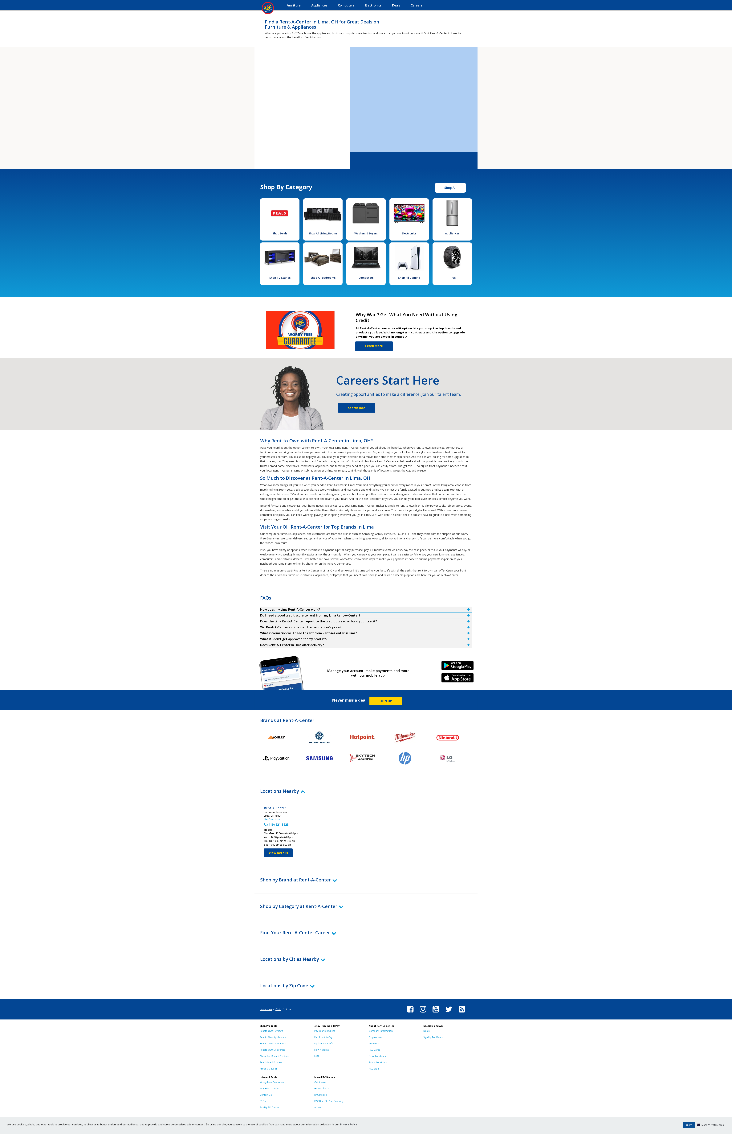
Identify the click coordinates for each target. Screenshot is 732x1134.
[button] (710, 1125)
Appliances (452, 233)
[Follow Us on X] (448, 1013)
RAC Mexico (320, 1094)
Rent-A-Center (275, 808)
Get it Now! (320, 1082)
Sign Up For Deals (432, 1037)
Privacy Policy (348, 1124)
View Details (278, 853)
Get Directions (272, 819)
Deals (426, 1031)
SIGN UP (386, 701)
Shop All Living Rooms (322, 233)
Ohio (278, 1009)
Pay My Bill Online (269, 1107)
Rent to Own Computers (273, 1043)
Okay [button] (689, 1125)
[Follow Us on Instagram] (423, 1013)
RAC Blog (374, 1068)
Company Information (381, 1031)
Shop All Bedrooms (323, 277)
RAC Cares (374, 1049)
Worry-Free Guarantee (272, 1082)
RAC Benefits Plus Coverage (329, 1101)
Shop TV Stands (280, 277)
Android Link (457, 667)
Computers (366, 277)
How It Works (321, 1049)
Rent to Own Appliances (273, 1037)
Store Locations (377, 1056)
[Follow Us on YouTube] (436, 1013)
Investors (374, 1043)
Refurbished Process (271, 1062)
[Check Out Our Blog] (462, 1013)
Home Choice (321, 1088)
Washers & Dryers (366, 233)
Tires (452, 277)
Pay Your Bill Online (324, 1031)
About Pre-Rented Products (274, 1056)
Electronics (409, 233)
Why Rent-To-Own (269, 1088)
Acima (317, 1107)
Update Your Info (323, 1043)
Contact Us (266, 1094)
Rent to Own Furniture (271, 1031)
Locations (266, 1009)
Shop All (450, 188)
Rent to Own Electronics (272, 1049)
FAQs (317, 1056)
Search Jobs (356, 408)
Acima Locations (378, 1062)
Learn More (374, 346)
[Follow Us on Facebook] (410, 1013)
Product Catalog (268, 1068)
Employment (375, 1037)
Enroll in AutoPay (323, 1037)
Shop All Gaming (409, 277)
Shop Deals (280, 233)
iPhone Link (457, 679)
